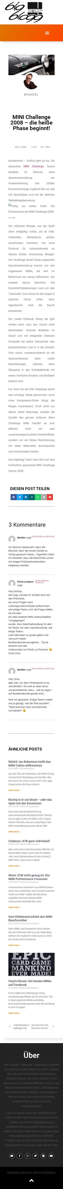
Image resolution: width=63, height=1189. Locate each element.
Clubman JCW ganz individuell (29, 841)
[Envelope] (11, 1156)
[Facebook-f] (19, 1156)
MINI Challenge (34, 166)
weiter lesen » (14, 790)
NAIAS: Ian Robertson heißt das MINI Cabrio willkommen (29, 763)
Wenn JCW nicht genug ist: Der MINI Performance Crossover (29, 877)
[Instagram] (27, 1156)
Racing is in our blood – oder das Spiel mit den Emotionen (30, 801)
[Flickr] (43, 1156)
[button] (47, 33)
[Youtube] (51, 1156)
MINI (47, 147)
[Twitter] (35, 1156)
